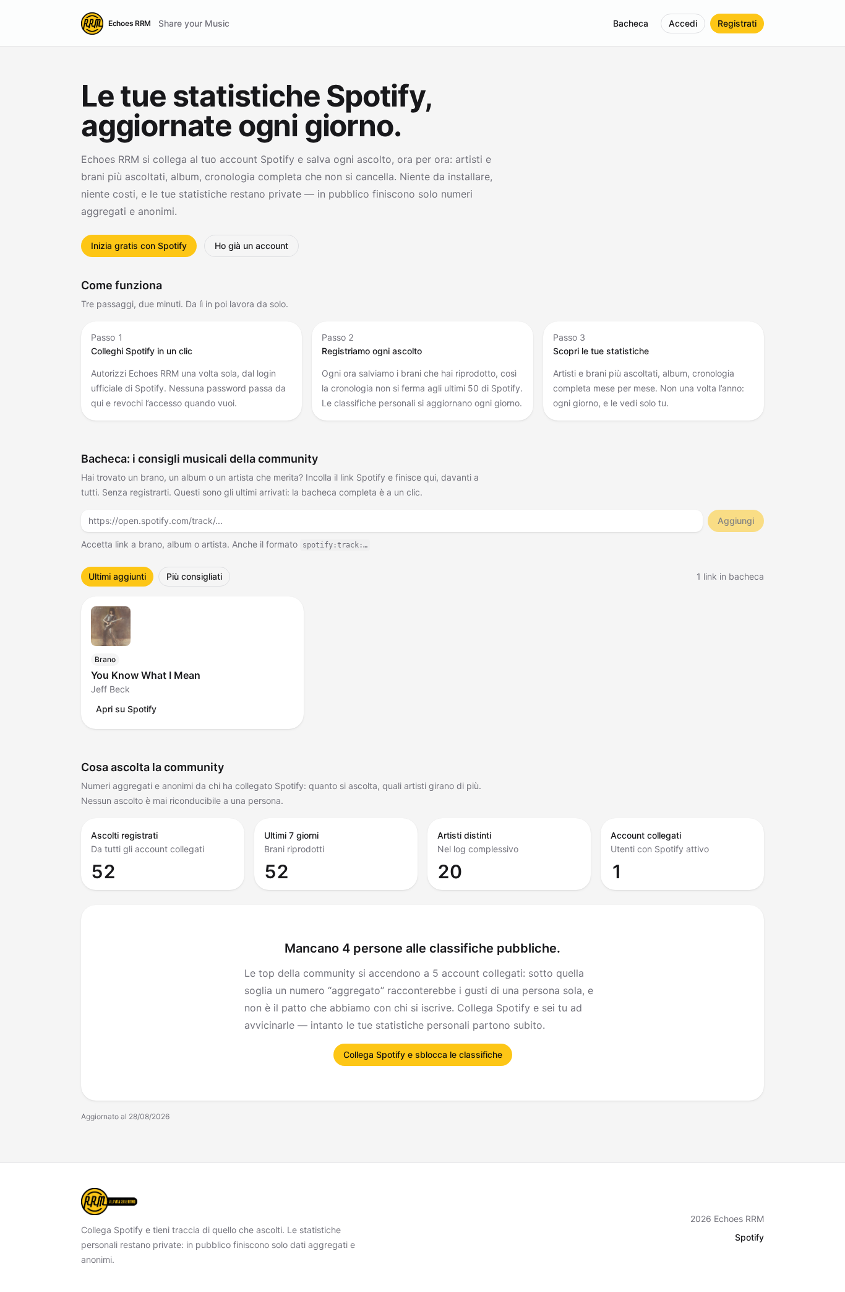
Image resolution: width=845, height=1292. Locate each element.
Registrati (737, 23)
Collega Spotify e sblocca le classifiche (422, 1054)
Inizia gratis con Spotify (139, 245)
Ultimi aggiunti (117, 576)
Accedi (683, 23)
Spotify (749, 1237)
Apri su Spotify (126, 709)
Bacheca (630, 23)
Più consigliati (194, 576)
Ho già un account (251, 245)
